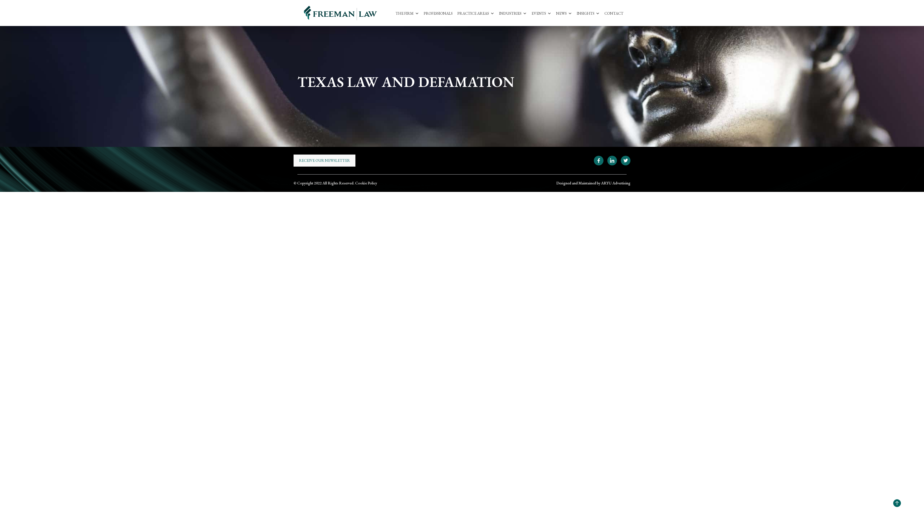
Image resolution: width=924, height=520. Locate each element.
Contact (613, 13)
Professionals (438, 13)
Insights (585, 13)
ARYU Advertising (615, 183)
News (561, 13)
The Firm (405, 13)
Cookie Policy (366, 183)
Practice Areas (473, 13)
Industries (510, 13)
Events (539, 13)
